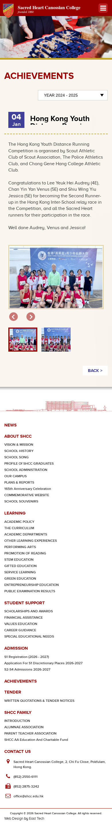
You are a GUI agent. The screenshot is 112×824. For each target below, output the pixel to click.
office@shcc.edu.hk (28, 796)
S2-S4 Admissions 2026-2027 (27, 669)
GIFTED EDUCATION (20, 566)
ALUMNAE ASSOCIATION (24, 727)
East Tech (36, 818)
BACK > (95, 370)
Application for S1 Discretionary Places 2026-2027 (43, 663)
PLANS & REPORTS (19, 482)
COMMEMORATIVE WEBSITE (26, 495)
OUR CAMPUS (15, 476)
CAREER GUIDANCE (20, 630)
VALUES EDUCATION (20, 624)
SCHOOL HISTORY (19, 451)
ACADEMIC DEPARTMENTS (25, 534)
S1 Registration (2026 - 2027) (26, 657)
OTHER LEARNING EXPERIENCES (30, 541)
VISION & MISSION (18, 445)
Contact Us (17, 751)
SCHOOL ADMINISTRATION (25, 470)
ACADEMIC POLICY (19, 522)
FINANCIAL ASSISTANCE (23, 617)
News (10, 424)
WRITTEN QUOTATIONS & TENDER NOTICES (39, 701)
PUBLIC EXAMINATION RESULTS (29, 591)
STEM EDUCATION (19, 560)
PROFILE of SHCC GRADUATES (29, 463)
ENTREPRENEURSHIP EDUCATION (31, 585)
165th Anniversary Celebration (27, 489)
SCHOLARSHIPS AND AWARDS (28, 611)
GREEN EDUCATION (20, 578)
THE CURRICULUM (19, 528)
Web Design (13, 818)
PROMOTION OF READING (25, 553)
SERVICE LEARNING (20, 572)
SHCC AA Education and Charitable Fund (36, 740)
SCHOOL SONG (16, 457)
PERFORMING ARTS (20, 547)
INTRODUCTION (17, 721)
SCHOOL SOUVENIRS (21, 501)
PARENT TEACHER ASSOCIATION (30, 733)
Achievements (20, 681)
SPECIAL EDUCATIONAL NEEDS (29, 636)
